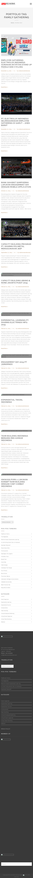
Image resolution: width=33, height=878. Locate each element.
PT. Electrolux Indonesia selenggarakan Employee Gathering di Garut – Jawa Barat (15, 122)
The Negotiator (4, 536)
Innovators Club (5, 556)
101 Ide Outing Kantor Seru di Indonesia (10, 542)
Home (12, 22)
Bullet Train (4, 559)
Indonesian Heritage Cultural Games (9, 579)
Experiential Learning (6, 602)
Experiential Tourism (6, 605)
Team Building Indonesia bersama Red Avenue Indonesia (14, 438)
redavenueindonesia (24, 70)
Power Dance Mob (5, 548)
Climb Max (3, 562)
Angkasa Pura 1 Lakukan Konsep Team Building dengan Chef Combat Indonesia (14, 482)
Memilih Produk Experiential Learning (10, 539)
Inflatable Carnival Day (6, 581)
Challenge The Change (6, 567)
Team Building (4, 610)
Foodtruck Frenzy (5, 533)
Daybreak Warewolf (5, 545)
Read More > (4, 87)
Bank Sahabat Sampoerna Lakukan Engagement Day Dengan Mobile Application (16, 184)
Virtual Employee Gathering (7, 613)
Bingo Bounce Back (5, 587)
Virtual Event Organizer (6, 616)
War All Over (4, 573)
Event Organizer (5, 599)
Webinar (3, 621)
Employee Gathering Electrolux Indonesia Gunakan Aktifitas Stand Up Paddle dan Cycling (16, 63)
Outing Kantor (4, 607)
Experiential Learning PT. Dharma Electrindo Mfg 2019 (15, 322)
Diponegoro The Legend (6, 553)
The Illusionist (4, 550)
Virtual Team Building (6, 619)
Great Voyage (4, 565)
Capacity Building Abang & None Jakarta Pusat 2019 (15, 281)
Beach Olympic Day (5, 584)
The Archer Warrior (5, 576)
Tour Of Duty (4, 570)
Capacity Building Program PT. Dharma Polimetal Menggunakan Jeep (16, 246)
